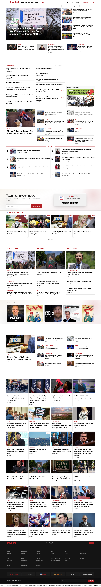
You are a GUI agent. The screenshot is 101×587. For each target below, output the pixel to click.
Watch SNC (82, 558)
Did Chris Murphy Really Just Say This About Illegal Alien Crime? (80, 273)
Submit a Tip (67, 558)
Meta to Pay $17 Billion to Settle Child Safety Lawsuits (19, 358)
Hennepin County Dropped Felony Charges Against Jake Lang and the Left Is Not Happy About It (54, 131)
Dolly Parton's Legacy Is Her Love (53, 363)
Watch (8, 558)
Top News (8, 551)
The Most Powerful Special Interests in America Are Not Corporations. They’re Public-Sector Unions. (84, 140)
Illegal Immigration (24, 563)
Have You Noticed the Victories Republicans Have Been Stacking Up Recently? (47, 98)
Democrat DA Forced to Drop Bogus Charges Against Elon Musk (15, 451)
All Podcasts (52, 563)
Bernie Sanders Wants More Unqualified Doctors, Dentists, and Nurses (84, 364)
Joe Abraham (69, 292)
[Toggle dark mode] (94, 2)
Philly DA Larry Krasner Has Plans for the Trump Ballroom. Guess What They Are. (83, 532)
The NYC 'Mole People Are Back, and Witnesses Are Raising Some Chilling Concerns (48, 283)
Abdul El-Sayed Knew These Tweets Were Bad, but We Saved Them (33, 166)
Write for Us (67, 560)
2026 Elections (24, 551)
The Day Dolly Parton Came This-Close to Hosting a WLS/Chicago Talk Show (18, 88)
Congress (23, 553)
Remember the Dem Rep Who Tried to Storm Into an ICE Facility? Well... (84, 122)
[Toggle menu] (7, 2)
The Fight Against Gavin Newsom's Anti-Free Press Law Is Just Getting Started (38, 532)
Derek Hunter (38, 553)
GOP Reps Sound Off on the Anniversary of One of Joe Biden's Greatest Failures (82, 479)
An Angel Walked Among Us (14, 82)
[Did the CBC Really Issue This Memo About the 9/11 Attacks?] (57, 174)
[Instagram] (50, 543)
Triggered (52, 553)
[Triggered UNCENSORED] (90, 313)
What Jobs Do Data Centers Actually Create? (83, 339)
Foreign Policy (24, 560)
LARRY (51, 551)
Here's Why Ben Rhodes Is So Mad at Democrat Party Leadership (60, 505)
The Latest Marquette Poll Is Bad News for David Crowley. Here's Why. (33, 158)
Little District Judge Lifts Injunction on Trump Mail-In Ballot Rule (54, 339)
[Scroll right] (94, 312)
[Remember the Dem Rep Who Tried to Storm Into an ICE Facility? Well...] (57, 166)
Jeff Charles (54, 236)
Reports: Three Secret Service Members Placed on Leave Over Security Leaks (48, 293)
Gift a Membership (83, 553)
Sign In (82, 542)
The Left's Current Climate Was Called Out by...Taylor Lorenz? (20, 132)
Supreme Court (24, 565)
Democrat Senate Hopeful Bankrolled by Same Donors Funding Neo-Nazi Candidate (84, 357)
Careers (66, 556)
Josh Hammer (38, 563)
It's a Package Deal (42, 74)
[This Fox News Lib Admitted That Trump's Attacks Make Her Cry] (13, 174)
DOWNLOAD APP (70, 2)
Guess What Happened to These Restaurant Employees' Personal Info (84, 113)
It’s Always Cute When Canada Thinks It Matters (18, 69)
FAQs (87, 542)
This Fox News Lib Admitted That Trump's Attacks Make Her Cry (32, 174)
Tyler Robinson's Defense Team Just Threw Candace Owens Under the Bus (16, 426)
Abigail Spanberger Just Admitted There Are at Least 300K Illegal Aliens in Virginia (38, 505)
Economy (23, 558)
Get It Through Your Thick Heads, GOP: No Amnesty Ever (47, 90)
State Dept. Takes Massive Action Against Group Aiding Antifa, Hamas (15, 398)
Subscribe (35, 206)
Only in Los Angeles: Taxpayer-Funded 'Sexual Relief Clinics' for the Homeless (61, 479)
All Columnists (38, 565)
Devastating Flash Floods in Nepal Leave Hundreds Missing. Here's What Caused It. (54, 123)
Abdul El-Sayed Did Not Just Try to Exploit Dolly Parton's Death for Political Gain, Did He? (83, 505)
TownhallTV (9, 563)
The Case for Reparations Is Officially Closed (53, 139)
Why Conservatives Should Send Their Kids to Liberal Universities (54, 347)
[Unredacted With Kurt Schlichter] (71, 313)
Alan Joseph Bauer (39, 560)
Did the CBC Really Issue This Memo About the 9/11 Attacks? (53, 113)
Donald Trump (24, 556)
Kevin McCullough (39, 556)
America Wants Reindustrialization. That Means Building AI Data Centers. (61, 426)
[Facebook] (52, 543)
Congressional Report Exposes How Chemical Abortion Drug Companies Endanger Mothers (25, 31)
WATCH (32, 2)
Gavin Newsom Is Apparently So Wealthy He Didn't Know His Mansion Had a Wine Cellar (20, 293)
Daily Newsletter (83, 556)
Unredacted (52, 556)
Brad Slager (38, 558)
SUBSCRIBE (85, 2)
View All (91, 302)
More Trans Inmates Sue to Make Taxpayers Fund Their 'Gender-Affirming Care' (39, 426)
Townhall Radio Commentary (55, 560)
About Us (66, 551)
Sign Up (91, 580)
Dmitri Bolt (77, 143)
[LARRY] (15, 313)
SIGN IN (78, 2)
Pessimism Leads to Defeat (44, 68)
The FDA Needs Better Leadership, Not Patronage (17, 76)
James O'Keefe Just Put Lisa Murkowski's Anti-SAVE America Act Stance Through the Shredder (17, 532)
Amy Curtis (47, 134)
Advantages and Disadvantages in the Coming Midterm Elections (20, 95)
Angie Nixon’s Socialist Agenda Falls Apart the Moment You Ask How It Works (61, 398)
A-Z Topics (23, 548)
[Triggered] (34, 313)
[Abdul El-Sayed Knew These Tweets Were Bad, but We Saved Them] (13, 166)
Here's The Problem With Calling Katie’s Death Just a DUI (20, 102)
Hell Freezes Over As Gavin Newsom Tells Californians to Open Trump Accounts (53, 357)
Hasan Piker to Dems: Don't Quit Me (47, 79)
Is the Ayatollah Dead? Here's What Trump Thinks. (49, 273)
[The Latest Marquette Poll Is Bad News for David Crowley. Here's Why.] (13, 159)
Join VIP (91, 542)
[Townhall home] (11, 543)
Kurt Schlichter (20, 152)
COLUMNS (27, 2)
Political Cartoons (73, 87)
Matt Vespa (9, 136)
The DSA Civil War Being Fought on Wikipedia (49, 84)
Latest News (9, 553)
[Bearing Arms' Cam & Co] (53, 313)
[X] (47, 543)
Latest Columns (9, 556)
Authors (8, 565)
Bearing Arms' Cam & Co (55, 558)
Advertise (66, 553)
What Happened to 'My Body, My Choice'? (79, 282)
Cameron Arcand (40, 276)
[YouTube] (55, 543)
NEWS (22, 2)
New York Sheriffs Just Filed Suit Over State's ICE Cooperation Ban (84, 347)
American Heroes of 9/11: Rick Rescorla (84, 130)
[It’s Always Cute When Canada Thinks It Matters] (13, 151)
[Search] (91, 2)
